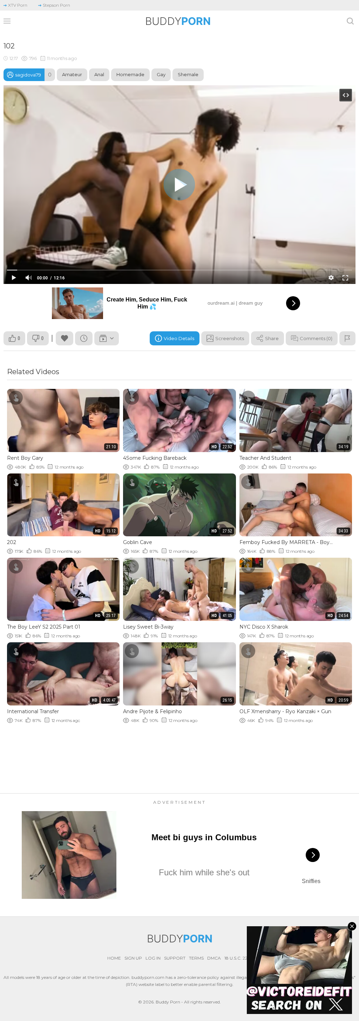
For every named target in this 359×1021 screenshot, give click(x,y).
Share (272, 338)
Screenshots (229, 338)
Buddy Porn (168, 1002)
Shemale (188, 74)
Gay (161, 74)
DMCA (214, 958)
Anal (99, 74)
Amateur (72, 74)
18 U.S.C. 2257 (238, 958)
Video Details (179, 338)
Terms (196, 958)
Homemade (130, 74)
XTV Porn (17, 5)
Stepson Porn (56, 5)
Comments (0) (316, 338)
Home (114, 958)
